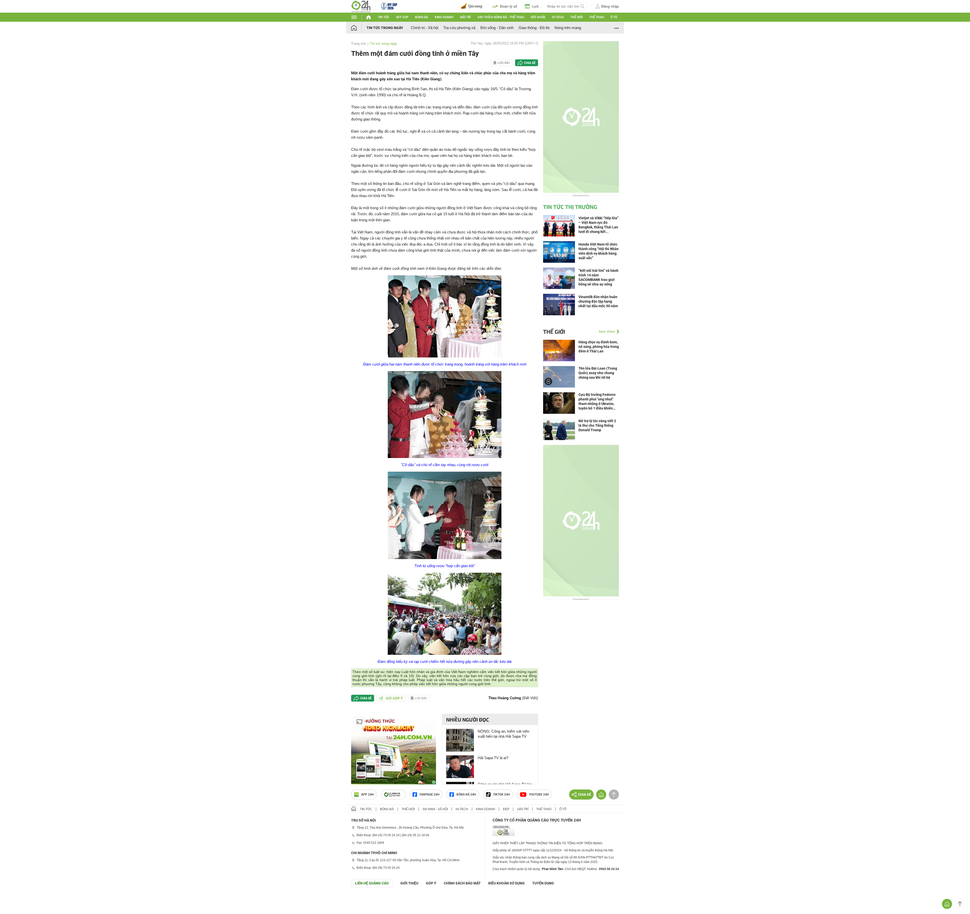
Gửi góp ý (394, 698)
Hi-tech (558, 17)
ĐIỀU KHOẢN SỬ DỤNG (506, 883)
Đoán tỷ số (508, 6)
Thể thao (596, 17)
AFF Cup (402, 17)
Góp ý (431, 883)
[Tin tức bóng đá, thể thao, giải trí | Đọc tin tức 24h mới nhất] (361, 6)
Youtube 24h (539, 794)
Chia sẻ (530, 63)
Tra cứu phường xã (459, 28)
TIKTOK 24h (501, 794)
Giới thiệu (409, 883)
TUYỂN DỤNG (543, 883)
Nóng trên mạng (567, 28)
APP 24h (367, 794)
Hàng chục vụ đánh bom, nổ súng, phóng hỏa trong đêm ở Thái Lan (598, 346)
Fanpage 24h (430, 794)
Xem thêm (607, 331)
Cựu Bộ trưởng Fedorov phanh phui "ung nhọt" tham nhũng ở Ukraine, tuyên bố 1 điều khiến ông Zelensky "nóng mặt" (598, 402)
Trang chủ (358, 43)
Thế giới (576, 17)
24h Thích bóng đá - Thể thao (500, 17)
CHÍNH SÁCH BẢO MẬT (462, 883)
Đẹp (506, 809)
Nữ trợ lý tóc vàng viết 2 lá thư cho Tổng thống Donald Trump (597, 425)
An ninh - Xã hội (435, 809)
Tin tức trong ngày (385, 28)
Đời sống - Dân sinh (497, 28)
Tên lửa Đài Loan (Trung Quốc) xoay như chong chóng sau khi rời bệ (597, 372)
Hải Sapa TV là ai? (493, 758)
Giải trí (465, 17)
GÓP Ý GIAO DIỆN (15, 900)
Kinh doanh (444, 17)
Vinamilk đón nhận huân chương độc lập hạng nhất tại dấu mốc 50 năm (598, 301)
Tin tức (383, 17)
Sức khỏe (538, 17)
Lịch (535, 6)
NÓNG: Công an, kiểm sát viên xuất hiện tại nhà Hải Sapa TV (503, 733)
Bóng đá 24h (466, 794)
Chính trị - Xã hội (424, 28)
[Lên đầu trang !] (960, 904)
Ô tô (614, 17)
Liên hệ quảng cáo (372, 883)
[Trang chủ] (359, 27)
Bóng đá (421, 17)
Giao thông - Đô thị (534, 28)
